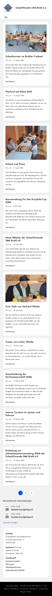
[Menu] (6, 17)
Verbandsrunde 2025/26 (15, 570)
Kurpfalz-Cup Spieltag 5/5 (22, 517)
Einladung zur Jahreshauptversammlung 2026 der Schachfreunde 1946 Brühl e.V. (25, 454)
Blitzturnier (10, 564)
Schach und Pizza (15, 164)
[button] (31, 493)
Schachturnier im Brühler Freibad (24, 56)
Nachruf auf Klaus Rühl (18, 92)
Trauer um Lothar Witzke (19, 342)
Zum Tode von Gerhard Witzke (22, 306)
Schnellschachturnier (13, 567)
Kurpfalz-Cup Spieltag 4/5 (22, 509)
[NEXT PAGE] (31, 493)
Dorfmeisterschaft (13, 561)
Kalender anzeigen (10, 522)
